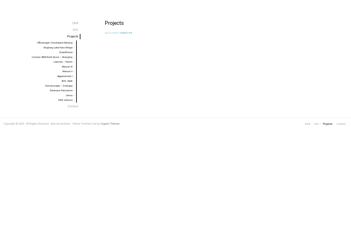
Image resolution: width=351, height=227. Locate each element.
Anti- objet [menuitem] (67, 80)
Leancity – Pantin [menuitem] (63, 61)
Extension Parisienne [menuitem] (61, 90)
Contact (341, 124)
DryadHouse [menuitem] (66, 52)
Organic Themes (110, 123)
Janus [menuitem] (69, 95)
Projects (328, 124)
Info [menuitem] (75, 29)
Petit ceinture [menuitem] (65, 100)
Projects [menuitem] (72, 36)
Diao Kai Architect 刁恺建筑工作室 (118, 33)
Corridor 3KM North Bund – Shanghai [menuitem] (52, 57)
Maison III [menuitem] (67, 66)
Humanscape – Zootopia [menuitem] (59, 85)
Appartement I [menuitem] (65, 76)
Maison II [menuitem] (68, 71)
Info (316, 124)
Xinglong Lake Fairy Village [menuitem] (58, 47)
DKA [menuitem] (75, 23)
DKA (307, 124)
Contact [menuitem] (73, 106)
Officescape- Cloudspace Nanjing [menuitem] (55, 42)
